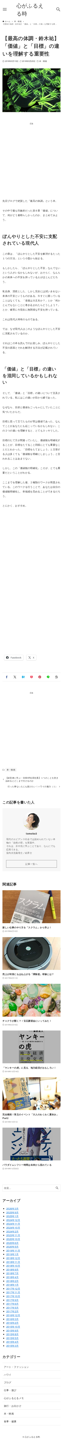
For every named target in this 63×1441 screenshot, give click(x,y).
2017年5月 (12, 1307)
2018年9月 (12, 1269)
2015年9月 (12, 1330)
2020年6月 (12, 1243)
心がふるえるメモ (14, 1398)
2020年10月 (13, 1239)
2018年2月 (12, 1281)
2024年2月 (12, 1231)
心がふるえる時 (30, 9)
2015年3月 (12, 1345)
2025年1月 (12, 1216)
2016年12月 (13, 1315)
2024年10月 (13, 1227)
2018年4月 (12, 1277)
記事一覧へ (31, 864)
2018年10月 (13, 1265)
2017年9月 (12, 1300)
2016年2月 (12, 1323)
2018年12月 (13, 1258)
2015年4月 (12, 1342)
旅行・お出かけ (13, 1406)
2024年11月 (13, 1223)
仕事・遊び (10, 1390)
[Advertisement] (31, 156)
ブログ (7, 1382)
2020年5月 (12, 1246)
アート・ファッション (16, 1367)
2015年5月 (12, 1338)
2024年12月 (13, 1220)
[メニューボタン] (4, 9)
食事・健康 (10, 1421)
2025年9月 (12, 1212)
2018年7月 (12, 1273)
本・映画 (43, 61)
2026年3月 (12, 1208)
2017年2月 (12, 1311)
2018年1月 (12, 1284)
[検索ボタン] (58, 9)
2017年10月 (13, 1296)
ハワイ (7, 1374)
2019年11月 (13, 1250)
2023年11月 (13, 1235)
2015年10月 (13, 1326)
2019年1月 (12, 1254)
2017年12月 (13, 1288)
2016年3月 (12, 1319)
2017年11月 (13, 1292)
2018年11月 (13, 1262)
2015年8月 (12, 1334)
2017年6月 (12, 1303)
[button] (6, 677)
